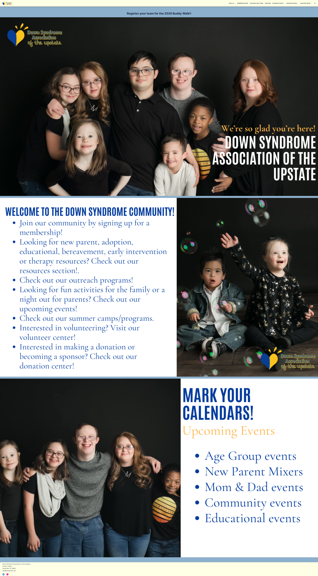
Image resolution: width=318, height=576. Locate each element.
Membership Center (242, 3)
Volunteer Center (305, 3)
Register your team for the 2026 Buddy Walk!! (159, 13)
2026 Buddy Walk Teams (256, 3)
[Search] (315, 3)
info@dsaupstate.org (9, 570)
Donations (268, 3)
